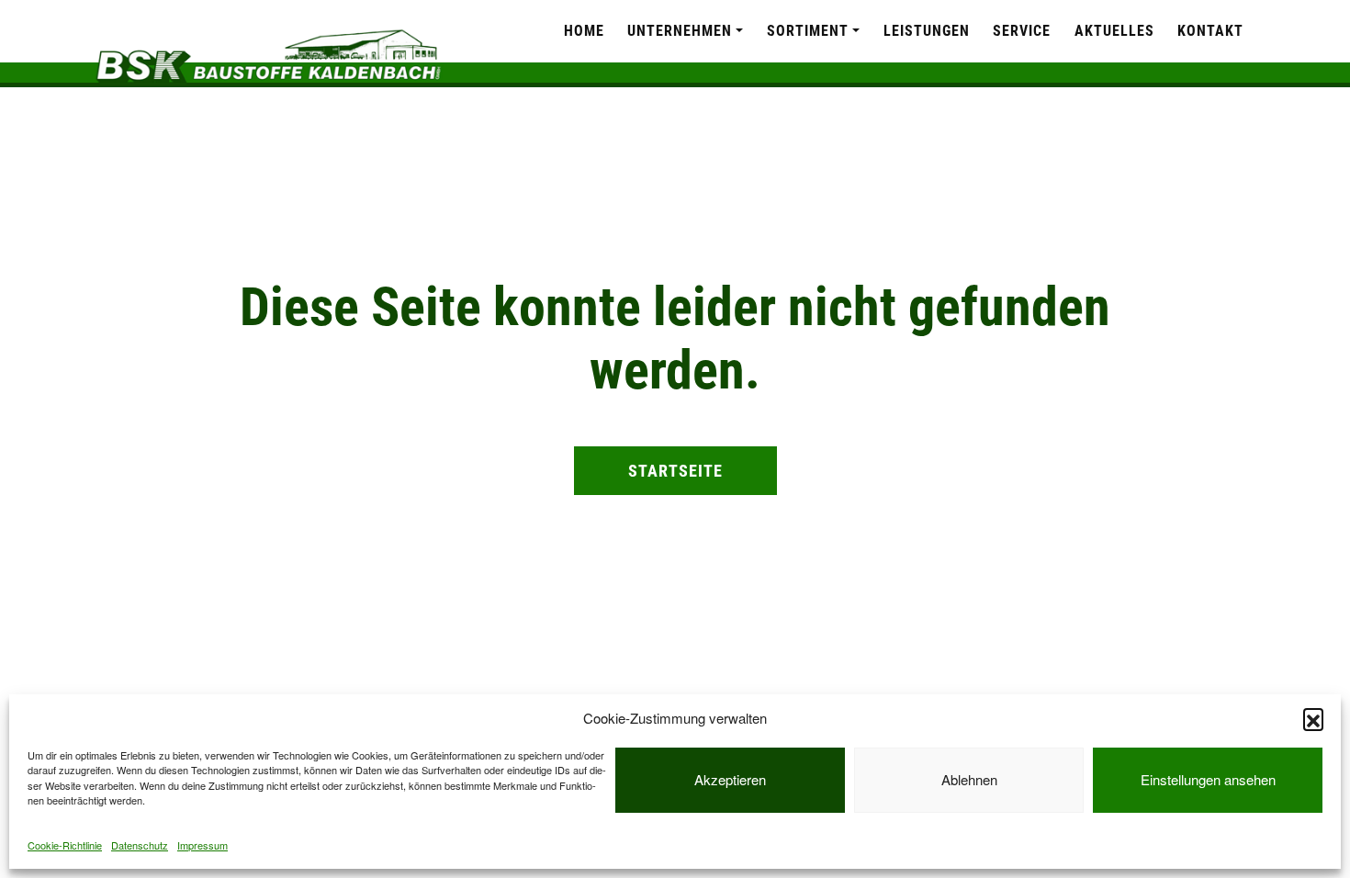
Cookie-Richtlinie (65, 845)
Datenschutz (139, 845)
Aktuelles (1114, 30)
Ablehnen (969, 779)
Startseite (675, 470)
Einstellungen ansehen (1208, 779)
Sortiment (808, 30)
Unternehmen (679, 30)
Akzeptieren (730, 779)
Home (584, 30)
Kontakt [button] (1210, 30)
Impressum (202, 845)
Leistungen (926, 30)
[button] (1313, 718)
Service (1022, 30)
